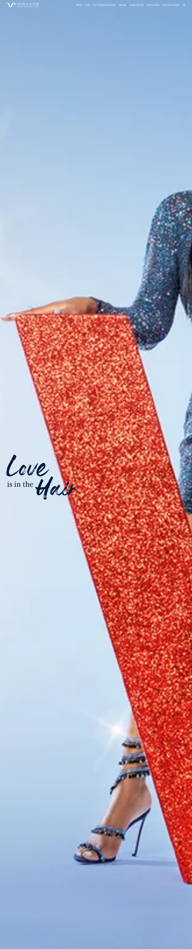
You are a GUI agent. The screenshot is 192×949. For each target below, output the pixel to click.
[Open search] (184, 5)
